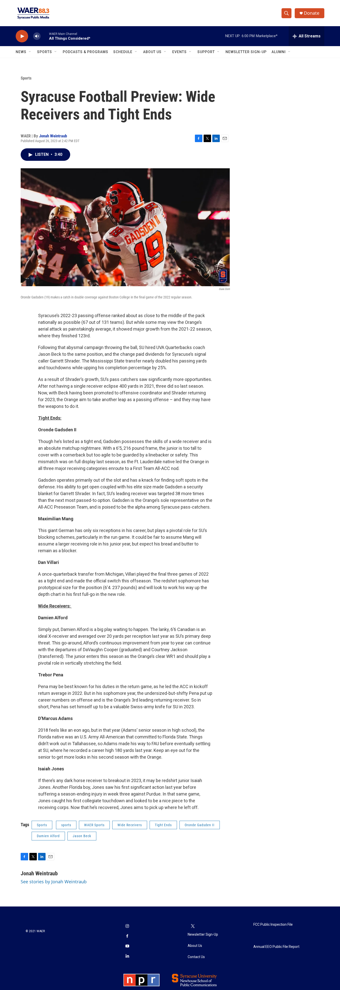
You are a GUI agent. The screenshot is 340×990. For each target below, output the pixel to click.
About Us (152, 52)
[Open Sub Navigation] (30, 52)
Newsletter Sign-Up (246, 52)
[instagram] (127, 926)
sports (66, 825)
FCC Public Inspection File (273, 924)
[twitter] (193, 926)
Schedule (122, 52)
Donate (311, 13)
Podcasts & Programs (85, 52)
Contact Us (196, 957)
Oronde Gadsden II (200, 825)
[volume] (37, 36)
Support (206, 52)
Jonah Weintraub (53, 135)
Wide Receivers (129, 825)
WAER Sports (94, 825)
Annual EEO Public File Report (276, 947)
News (21, 52)
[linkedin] (127, 956)
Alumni (279, 52)
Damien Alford (48, 836)
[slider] (45, 36)
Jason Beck (82, 836)
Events (179, 52)
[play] (22, 36)
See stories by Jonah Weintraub (54, 882)
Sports (44, 52)
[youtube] (127, 946)
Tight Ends (163, 825)
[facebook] (127, 936)
